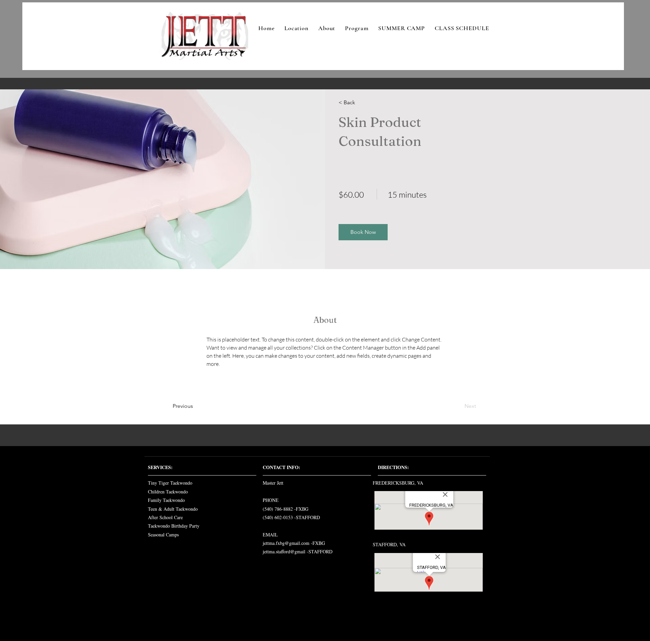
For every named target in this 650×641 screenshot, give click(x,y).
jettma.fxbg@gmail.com (286, 543)
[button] (363, 232)
